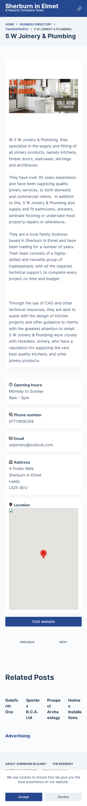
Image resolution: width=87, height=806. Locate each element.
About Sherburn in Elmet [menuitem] (25, 764)
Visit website (43, 621)
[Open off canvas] (79, 8)
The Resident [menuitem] (62, 764)
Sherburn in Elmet (31, 6)
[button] (43, 554)
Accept (23, 797)
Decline (63, 797)
